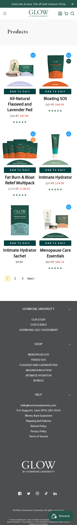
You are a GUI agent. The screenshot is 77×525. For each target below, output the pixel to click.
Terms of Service (38, 436)
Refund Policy (38, 426)
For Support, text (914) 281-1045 (39, 410)
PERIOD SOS (38, 360)
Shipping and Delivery (38, 421)
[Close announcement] (72, 4)
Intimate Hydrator (55, 177)
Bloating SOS (55, 99)
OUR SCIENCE (38, 324)
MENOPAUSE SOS (38, 354)
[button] (72, 13)
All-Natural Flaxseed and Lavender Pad (19, 104)
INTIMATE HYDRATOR (39, 375)
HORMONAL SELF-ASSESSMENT (38, 330)
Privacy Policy (38, 431)
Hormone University (32, 510)
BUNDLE (38, 380)
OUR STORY (39, 319)
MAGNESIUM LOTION (38, 370)
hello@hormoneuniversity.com (38, 405)
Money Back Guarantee (38, 415)
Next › (31, 278)
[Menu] (5, 13)
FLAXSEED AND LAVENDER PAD (39, 365)
